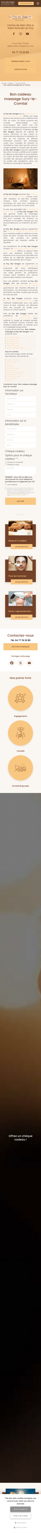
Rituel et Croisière (18, 540)
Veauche (9, 380)
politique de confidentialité (17, 495)
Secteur (11, 83)
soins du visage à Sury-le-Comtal (23, 231)
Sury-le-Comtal (20, 83)
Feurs (8, 364)
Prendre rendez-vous (20, 61)
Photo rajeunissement (20, 611)
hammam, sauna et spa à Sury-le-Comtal (20, 249)
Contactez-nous (26, 3)
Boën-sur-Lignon (12, 362)
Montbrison (10, 366)
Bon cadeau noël (12, 340)
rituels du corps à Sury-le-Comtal (20, 195)
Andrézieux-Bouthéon (13, 360)
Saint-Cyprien (11, 370)
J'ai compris (12, 485)
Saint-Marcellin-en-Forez (15, 374)
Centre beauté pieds (13, 346)
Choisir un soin (13, 465)
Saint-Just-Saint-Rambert (15, 372)
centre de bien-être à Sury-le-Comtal (20, 115)
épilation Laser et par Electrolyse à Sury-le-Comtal (20, 284)
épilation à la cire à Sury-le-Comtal (19, 301)
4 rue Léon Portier (20, 44)
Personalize (21, 1523)
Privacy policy (21, 1527)
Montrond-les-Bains (13, 368)
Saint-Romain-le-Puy (13, 376)
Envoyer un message (20, 647)
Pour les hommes (17, 576)
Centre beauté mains (13, 344)
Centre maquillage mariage (15, 348)
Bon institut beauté (13, 342)
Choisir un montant (15, 462)
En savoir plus (21, 546)
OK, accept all (21, 1509)
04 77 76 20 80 (20, 52)
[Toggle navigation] (38, 3)
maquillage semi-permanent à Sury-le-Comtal (20, 317)
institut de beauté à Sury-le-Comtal (20, 266)
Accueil (4, 83)
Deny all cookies (21, 1516)
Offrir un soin (20, 69)
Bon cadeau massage (13, 338)
